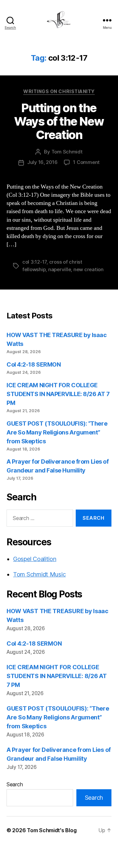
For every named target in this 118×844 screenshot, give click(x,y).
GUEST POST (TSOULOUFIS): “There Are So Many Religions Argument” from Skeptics (57, 432)
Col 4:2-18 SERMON (34, 364)
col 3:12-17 (34, 262)
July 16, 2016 (42, 162)
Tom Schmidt (67, 152)
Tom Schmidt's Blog (51, 830)
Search (15, 784)
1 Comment (86, 162)
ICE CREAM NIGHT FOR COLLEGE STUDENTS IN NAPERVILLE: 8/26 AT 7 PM (58, 394)
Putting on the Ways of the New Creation (59, 121)
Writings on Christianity (58, 91)
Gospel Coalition (34, 558)
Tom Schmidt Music (39, 574)
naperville (59, 269)
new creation (88, 269)
